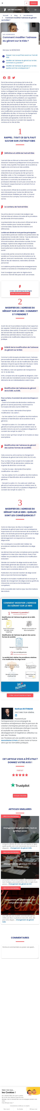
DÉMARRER (33, 3)
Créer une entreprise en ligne (20, 293)
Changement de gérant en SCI (20, 884)
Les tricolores (14, 9)
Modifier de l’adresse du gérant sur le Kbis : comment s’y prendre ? (21, 61)
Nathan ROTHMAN (24, 708)
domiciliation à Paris (9, 740)
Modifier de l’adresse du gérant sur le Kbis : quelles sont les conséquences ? (21, 67)
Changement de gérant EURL (21, 848)
